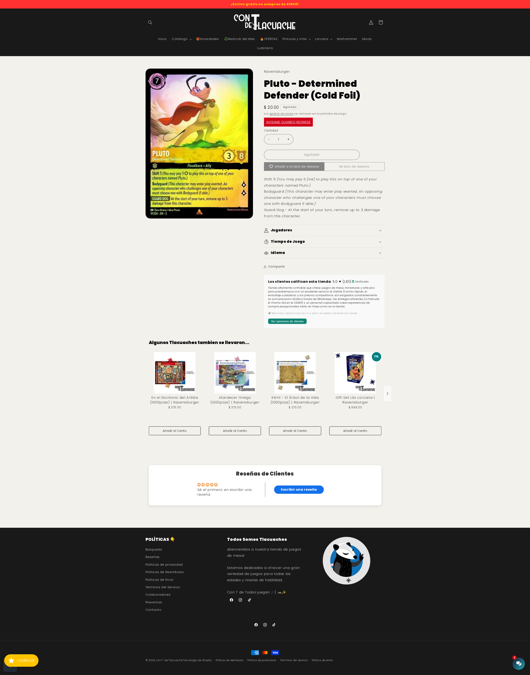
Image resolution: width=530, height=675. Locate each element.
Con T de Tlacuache (169, 660)
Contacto (153, 610)
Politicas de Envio (160, 580)
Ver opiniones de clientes (287, 321)
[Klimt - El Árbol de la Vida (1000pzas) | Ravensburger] (295, 373)
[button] (150, 22)
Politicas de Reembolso (165, 572)
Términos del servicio (294, 660)
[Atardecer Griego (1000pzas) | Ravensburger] (235, 373)
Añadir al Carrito (175, 431)
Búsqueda (154, 549)
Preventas (154, 602)
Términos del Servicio (163, 587)
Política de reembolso (229, 660)
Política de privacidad (261, 660)
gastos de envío (282, 113)
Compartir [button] (276, 266)
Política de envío (322, 660)
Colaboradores (158, 595)
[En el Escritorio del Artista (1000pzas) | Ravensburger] (175, 373)
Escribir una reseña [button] (299, 489)
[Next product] (387, 393)
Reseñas (153, 557)
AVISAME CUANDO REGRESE (288, 122)
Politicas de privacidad (164, 565)
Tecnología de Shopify (197, 660)
